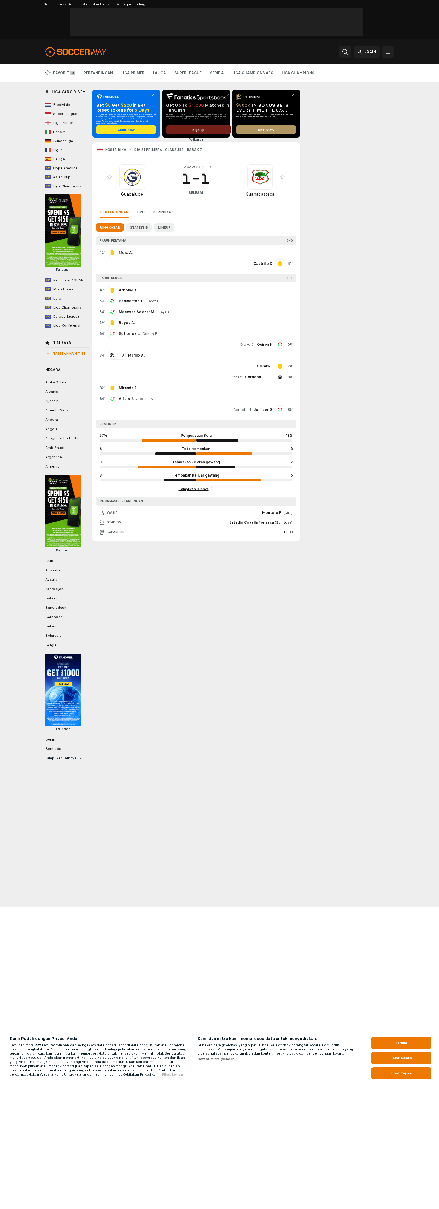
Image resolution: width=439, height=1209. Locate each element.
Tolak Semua (401, 1058)
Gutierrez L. (129, 333)
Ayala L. (167, 311)
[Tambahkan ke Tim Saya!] (109, 177)
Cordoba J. (242, 409)
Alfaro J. (126, 398)
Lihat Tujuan (401, 1073)
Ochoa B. (150, 333)
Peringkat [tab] (163, 212)
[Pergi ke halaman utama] (86, 52)
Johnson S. (263, 409)
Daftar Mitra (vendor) (216, 1059)
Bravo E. (247, 344)
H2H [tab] (141, 212)
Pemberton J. (131, 301)
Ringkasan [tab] (110, 227)
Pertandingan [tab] (114, 212)
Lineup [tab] (164, 227)
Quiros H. (265, 344)
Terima (401, 1043)
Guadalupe (132, 194)
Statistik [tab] (139, 227)
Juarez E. (152, 301)
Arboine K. (145, 398)
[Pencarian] (345, 52)
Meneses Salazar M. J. (138, 311)
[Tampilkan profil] (132, 177)
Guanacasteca (260, 194)
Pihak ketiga (172, 1074)
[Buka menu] (388, 52)
